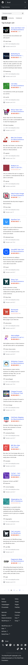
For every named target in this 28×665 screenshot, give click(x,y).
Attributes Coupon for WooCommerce (17, 362)
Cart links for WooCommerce (17, 84)
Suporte (4, 615)
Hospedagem (5, 604)
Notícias (4, 601)
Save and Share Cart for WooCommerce (18, 28)
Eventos (17, 615)
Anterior (5, 590)
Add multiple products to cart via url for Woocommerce (17, 336)
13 (19, 590)
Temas (17, 601)
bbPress (5, 631)
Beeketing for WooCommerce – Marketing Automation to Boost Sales (18, 54)
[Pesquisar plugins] (22, 13)
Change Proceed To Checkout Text (17, 392)
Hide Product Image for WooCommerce (17, 194)
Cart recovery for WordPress (16, 532)
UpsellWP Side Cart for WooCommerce (17, 250)
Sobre (3, 599)
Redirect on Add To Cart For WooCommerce (16, 166)
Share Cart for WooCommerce (17, 280)
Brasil (6, 641)
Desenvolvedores (7, 618)
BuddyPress (6, 634)
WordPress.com (7, 626)
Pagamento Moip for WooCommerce (17, 560)
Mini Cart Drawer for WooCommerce (17, 138)
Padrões (17, 607)
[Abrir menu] (25, 2)
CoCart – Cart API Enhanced (15, 474)
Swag (17, 620)
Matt (4, 628)
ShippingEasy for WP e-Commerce (16, 500)
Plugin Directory (6, 7)
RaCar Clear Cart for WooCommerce (17, 110)
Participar (17, 612)
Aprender (4, 612)
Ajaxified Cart (15, 219)
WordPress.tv (6, 620)
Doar (17, 618)
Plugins (17, 604)
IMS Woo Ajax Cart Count (15, 446)
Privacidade (5, 607)
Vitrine (16, 599)
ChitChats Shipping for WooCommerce (17, 418)
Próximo (23, 590)
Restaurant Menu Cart (14, 310)
